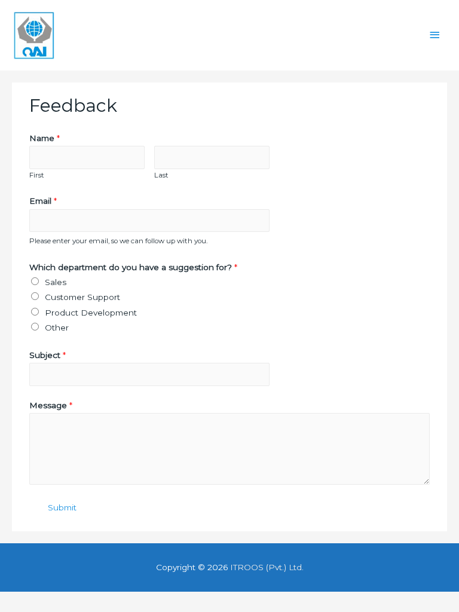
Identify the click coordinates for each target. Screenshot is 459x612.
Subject (47, 355)
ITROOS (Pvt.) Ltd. (267, 567)
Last (161, 175)
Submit (62, 507)
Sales (55, 282)
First (36, 175)
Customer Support (82, 297)
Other (57, 327)
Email (43, 201)
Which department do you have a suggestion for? (133, 267)
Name (44, 138)
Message (50, 405)
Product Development (91, 312)
